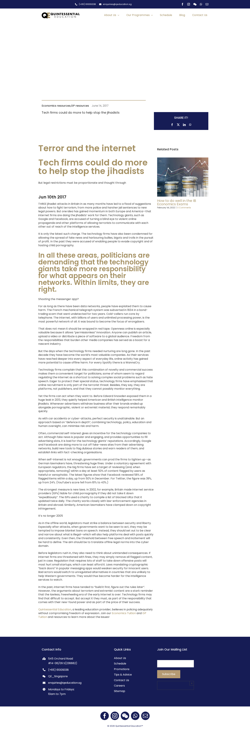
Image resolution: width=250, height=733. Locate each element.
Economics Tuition (124, 613)
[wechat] (194, 4)
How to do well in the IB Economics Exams (176, 202)
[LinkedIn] (184, 124)
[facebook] (182, 4)
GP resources (80, 106)
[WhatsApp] (190, 124)
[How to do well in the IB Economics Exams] (182, 160)
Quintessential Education (54, 609)
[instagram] (188, 4)
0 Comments (184, 207)
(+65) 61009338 (58, 670)
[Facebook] (172, 124)
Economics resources (56, 106)
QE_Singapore (58, 676)
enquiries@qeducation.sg (64, 683)
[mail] (207, 4)
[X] (178, 124)
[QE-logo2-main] (61, 14)
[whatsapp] (201, 4)
